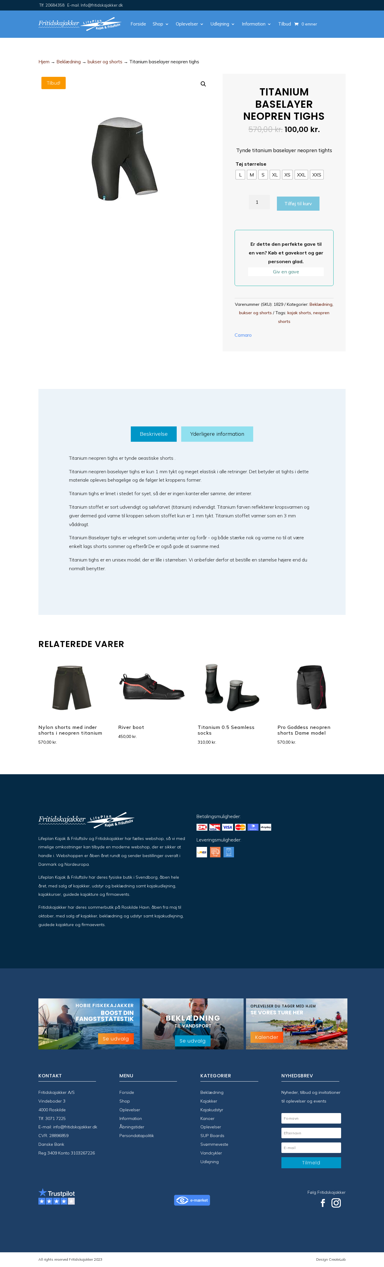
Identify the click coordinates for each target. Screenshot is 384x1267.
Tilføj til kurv (298, 203)
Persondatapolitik (136, 1135)
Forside (138, 24)
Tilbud (284, 24)
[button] (203, 84)
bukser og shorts (105, 62)
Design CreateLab (331, 1259)
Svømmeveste (214, 1144)
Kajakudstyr (211, 1109)
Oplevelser (187, 24)
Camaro (243, 335)
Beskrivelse (154, 433)
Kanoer (207, 1118)
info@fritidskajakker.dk (75, 1127)
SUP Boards (212, 1135)
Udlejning (220, 24)
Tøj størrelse (251, 164)
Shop (158, 24)
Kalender (266, 1037)
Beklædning (68, 62)
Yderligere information (217, 433)
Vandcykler (211, 1153)
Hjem (44, 62)
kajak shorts (299, 312)
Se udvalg (116, 1038)
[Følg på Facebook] (323, 1203)
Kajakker (208, 1101)
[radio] (240, 174)
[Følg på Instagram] (336, 1203)
